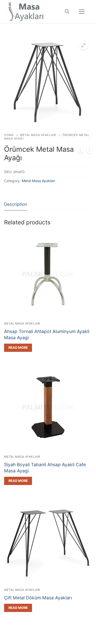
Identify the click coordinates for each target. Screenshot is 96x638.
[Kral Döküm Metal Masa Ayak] (80, 151)
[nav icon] (81, 11)
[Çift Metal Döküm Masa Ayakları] (89, 151)
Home (9, 135)
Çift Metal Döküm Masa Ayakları (38, 597)
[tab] (15, 204)
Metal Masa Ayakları (38, 135)
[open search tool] (67, 11)
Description (15, 204)
